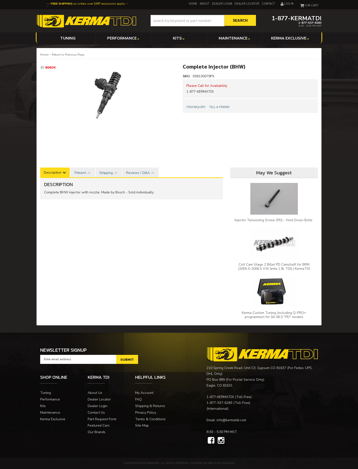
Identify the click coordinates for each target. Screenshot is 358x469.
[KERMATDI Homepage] (86, 21)
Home (44, 55)
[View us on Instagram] (221, 440)
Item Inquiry (196, 107)
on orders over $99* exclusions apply (88, 4)
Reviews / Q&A (138, 172)
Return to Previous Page (68, 55)
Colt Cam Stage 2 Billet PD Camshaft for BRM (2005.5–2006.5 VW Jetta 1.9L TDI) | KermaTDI (274, 266)
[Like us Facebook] (211, 440)
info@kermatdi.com (231, 420)
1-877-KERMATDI (220, 397)
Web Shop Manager (221, 463)
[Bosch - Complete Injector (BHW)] (48, 67)
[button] (203, 20)
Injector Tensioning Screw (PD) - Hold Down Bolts (274, 220)
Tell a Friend (219, 107)
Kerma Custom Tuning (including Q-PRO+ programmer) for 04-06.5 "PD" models (274, 314)
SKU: (187, 76)
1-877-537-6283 (219, 402)
